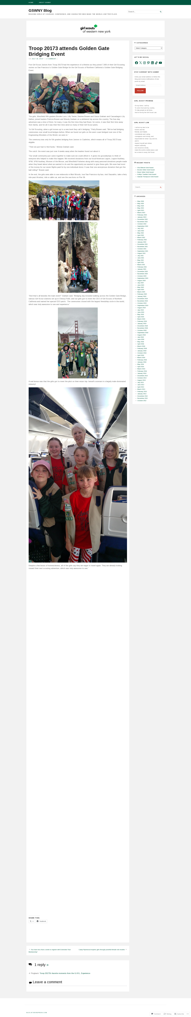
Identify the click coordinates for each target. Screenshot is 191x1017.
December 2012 (142, 396)
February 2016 (142, 360)
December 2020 (142, 271)
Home (31, 2)
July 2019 (140, 310)
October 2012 (141, 400)
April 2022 (140, 235)
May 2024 (140, 206)
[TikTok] (156, 63)
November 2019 (142, 301)
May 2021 (140, 260)
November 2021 (142, 246)
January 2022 (141, 242)
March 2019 (141, 319)
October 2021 (141, 249)
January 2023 (141, 217)
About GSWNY (45, 2)
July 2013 (140, 382)
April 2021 (140, 262)
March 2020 (141, 292)
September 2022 (142, 226)
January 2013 (141, 394)
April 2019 (140, 317)
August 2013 (141, 380)
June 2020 (140, 285)
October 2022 (141, 224)
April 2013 (140, 387)
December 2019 (142, 298)
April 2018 (140, 344)
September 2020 (142, 278)
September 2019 (142, 305)
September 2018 (142, 332)
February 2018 (142, 348)
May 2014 (140, 364)
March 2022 (141, 237)
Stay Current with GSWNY (146, 72)
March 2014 (141, 369)
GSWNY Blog (40, 10)
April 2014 (140, 366)
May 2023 (140, 208)
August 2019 (141, 308)
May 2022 (140, 233)
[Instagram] (144, 63)
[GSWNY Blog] (95, 29)
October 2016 (141, 353)
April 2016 (140, 355)
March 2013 (141, 389)
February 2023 (142, 215)
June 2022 (140, 231)
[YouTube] (160, 63)
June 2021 (140, 258)
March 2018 (141, 346)
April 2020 (140, 289)
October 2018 (141, 330)
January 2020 (141, 296)
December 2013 (142, 376)
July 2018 (140, 337)
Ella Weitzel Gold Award (145, 167)
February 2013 (142, 391)
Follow (140, 90)
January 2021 (141, 269)
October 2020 (141, 276)
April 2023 (140, 210)
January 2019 (141, 323)
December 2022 (142, 219)
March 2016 (141, 357)
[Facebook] (136, 63)
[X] (140, 63)
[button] (52, 585)
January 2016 (141, 362)
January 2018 (141, 351)
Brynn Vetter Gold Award (145, 172)
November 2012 (142, 398)
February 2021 (142, 267)
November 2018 (142, 328)
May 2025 (140, 203)
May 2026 (140, 201)
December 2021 (142, 244)
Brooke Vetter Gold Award (146, 170)
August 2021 (141, 253)
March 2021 (141, 264)
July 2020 (140, 283)
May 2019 (140, 314)
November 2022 (142, 221)
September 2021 (142, 251)
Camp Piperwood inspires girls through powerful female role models (102, 949)
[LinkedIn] (152, 63)
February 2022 (142, 240)
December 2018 (142, 326)
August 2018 (141, 335)
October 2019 (141, 303)
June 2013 (140, 384)
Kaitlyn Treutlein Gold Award (146, 174)
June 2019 (140, 312)
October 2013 (141, 378)
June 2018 (140, 339)
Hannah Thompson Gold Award (147, 177)
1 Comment (51, 59)
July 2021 (140, 255)
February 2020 (142, 294)
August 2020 (141, 280)
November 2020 (142, 274)
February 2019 (142, 321)
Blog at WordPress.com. (36, 1012)
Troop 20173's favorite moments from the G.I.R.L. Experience (65, 973)
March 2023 (141, 212)
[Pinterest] (148, 63)
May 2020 (140, 287)
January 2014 (141, 373)
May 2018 (140, 342)
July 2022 (140, 228)
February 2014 (142, 371)
